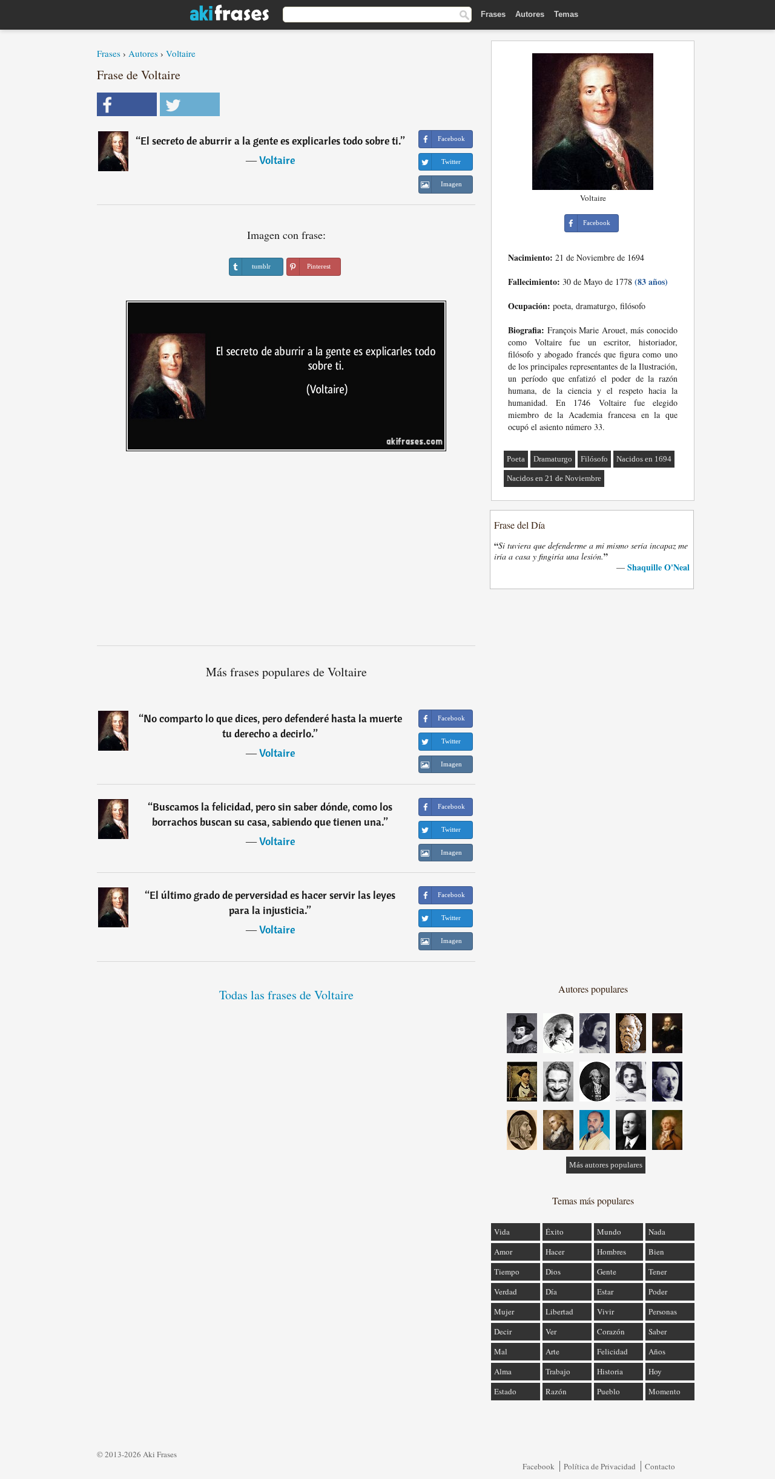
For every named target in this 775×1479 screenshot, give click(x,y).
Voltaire (181, 53)
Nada (656, 1231)
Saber (657, 1331)
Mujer (504, 1311)
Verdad (505, 1291)
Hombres (611, 1251)
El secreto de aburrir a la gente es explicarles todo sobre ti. (270, 141)
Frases (493, 14)
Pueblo (608, 1391)
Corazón (611, 1331)
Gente (606, 1271)
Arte (552, 1351)
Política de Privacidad (600, 1466)
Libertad (559, 1311)
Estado (505, 1391)
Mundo (609, 1231)
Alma (503, 1371)
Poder (657, 1291)
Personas (662, 1311)
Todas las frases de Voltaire (286, 995)
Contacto (660, 1466)
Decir (503, 1331)
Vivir (605, 1311)
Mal (500, 1351)
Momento (664, 1391)
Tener (657, 1271)
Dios (553, 1271)
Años (656, 1351)
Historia (610, 1371)
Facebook (539, 1466)
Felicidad (612, 1351)
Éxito (555, 1231)
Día (551, 1291)
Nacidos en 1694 (643, 458)
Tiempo (506, 1271)
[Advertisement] (286, 553)
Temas (566, 14)
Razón (556, 1391)
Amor (503, 1251)
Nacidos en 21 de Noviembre (554, 478)
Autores (529, 14)
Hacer (555, 1251)
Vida (502, 1231)
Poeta (516, 458)
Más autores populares (605, 1164)
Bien (656, 1251)
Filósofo (594, 458)
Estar (605, 1291)
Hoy (655, 1371)
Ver (551, 1331)
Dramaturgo (552, 458)
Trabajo (558, 1371)
